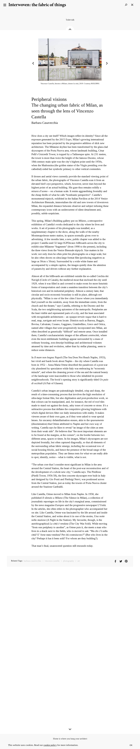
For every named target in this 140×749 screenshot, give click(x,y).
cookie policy (50, 745)
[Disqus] (70, 611)
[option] (69, 63)
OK (131, 745)
